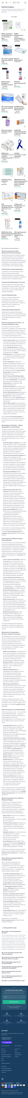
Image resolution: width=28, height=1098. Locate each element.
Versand (3, 1093)
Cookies (16, 1056)
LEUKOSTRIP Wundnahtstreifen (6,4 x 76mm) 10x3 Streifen (20, 132)
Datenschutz (17, 1052)
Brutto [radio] (18, 2)
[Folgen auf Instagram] (2, 1079)
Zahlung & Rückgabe (6, 1056)
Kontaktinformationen (11, 1093)
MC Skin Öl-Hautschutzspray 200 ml (20, 83)
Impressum (17, 1049)
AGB (16, 1050)
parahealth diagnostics (6, 1070)
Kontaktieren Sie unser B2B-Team (9, 852)
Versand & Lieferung (6, 1054)
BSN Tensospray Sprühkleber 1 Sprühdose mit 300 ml (7, 83)
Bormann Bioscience (6, 1068)
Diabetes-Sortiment (7, 753)
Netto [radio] (14, 2)
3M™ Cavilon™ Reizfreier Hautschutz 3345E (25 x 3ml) (7, 108)
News (2, 1060)
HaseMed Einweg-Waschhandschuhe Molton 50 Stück (19, 108)
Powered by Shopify (14, 1090)
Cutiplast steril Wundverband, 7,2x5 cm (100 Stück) (19, 206)
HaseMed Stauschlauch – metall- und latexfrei (20, 155)
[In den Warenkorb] (24, 30)
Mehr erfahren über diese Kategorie (10, 248)
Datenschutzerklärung (14, 1007)
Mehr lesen (3, 12)
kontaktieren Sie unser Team (8, 533)
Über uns (3, 1052)
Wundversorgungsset (17, 416)
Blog (2, 1058)
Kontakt (3, 1049)
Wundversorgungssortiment (14, 531)
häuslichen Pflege (9, 588)
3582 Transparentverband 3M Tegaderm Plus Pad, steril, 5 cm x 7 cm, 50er (7, 207)
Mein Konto (3, 1050)
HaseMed (3, 1072)
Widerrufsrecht (18, 1054)
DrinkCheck (4, 1066)
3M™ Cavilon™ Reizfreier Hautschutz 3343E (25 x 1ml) (7, 60)
